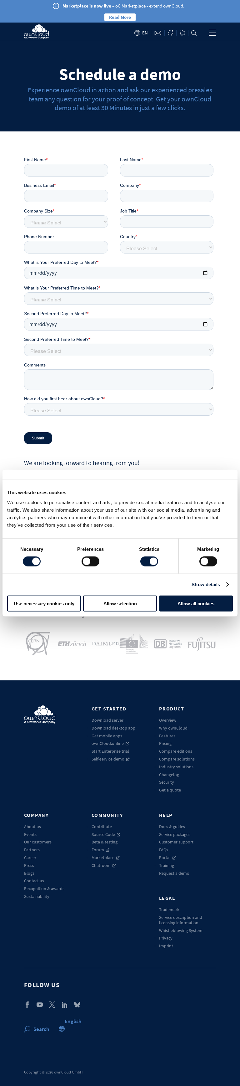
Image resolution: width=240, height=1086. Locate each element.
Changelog (169, 774)
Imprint (166, 946)
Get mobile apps (107, 736)
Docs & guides (172, 826)
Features (167, 736)
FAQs (163, 850)
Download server (107, 720)
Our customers (38, 842)
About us (32, 826)
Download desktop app (113, 728)
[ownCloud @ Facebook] (27, 1004)
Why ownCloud (173, 728)
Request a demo (174, 873)
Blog (182, 33)
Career (30, 857)
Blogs (29, 873)
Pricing (165, 743)
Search (193, 33)
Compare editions (175, 751)
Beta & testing (105, 842)
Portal (165, 857)
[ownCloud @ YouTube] (40, 1004)
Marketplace (103, 857)
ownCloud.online (108, 743)
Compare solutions (177, 759)
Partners (32, 850)
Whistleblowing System (180, 930)
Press (29, 865)
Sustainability (36, 896)
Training (166, 865)
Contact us (34, 881)
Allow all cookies (196, 603)
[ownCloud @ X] (52, 1004)
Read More (120, 17)
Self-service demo (108, 759)
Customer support (176, 842)
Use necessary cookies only (44, 603)
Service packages (174, 834)
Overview (167, 720)
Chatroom (101, 865)
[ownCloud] (36, 32)
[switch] (90, 561)
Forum (98, 850)
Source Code (103, 834)
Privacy (165, 938)
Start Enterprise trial (110, 751)
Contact (157, 33)
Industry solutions (176, 767)
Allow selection (120, 603)
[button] (73, 1021)
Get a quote (170, 790)
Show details (206, 584)
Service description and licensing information (180, 919)
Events (30, 834)
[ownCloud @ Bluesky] (77, 1004)
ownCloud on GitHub (170, 33)
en (145, 33)
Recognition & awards (44, 888)
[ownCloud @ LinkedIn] (65, 1004)
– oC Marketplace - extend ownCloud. (123, 6)
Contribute (102, 826)
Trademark (169, 909)
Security (166, 782)
